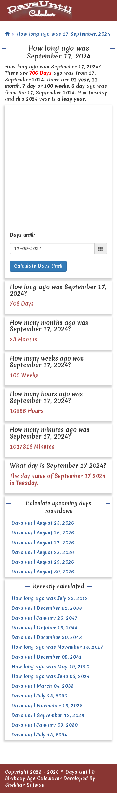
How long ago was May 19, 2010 (50, 666)
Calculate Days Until (38, 266)
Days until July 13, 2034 (39, 735)
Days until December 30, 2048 (46, 637)
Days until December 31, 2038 (46, 608)
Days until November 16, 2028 (47, 705)
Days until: (22, 235)
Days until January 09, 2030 (44, 725)
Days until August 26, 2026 (42, 533)
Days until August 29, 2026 (42, 562)
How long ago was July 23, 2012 (49, 598)
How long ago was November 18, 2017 (57, 647)
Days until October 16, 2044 (44, 627)
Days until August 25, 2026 (42, 523)
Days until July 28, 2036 (39, 696)
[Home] (7, 34)
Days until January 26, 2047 (44, 618)
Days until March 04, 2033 (42, 686)
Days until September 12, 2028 (47, 715)
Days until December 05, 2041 (46, 657)
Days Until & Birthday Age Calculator (50, 775)
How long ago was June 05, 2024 (50, 676)
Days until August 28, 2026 (42, 552)
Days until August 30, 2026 (42, 572)
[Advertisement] (58, 166)
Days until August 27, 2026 (42, 542)
